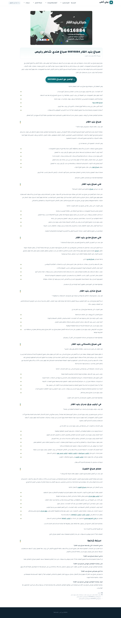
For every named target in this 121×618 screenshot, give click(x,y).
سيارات (28, 3)
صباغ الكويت (81, 487)
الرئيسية (73, 3)
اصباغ (99, 593)
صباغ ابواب (95, 167)
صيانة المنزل (38, 3)
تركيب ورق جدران (93, 496)
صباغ (91, 189)
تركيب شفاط (66, 518)
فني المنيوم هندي (90, 518)
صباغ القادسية (98, 103)
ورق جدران (43, 511)
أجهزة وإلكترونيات (52, 3)
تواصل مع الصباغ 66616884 (60, 80)
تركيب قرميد (79, 457)
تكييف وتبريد (65, 3)
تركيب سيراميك (83, 453)
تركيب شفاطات (76, 515)
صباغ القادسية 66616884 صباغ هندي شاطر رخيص (89, 596)
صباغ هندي (90, 259)
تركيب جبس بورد (62, 453)
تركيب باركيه (73, 453)
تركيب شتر (86, 515)
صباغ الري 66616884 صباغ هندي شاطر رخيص (90, 598)
